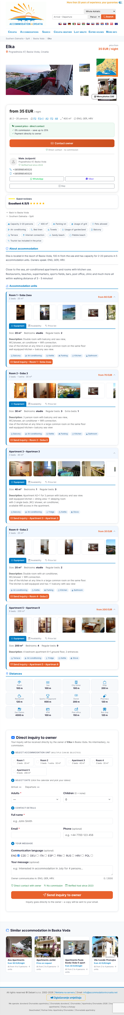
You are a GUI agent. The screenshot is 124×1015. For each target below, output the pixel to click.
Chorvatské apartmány (85, 1010)
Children (74, 793)
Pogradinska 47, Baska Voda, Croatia (29, 51)
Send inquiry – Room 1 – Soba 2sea (32, 361)
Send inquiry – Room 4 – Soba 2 (30, 596)
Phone (72, 828)
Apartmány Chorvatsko (63, 1010)
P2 (34, 118)
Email (15, 828)
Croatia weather (63, 32)
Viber (91, 179)
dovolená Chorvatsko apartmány (34, 1003)
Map (63, 186)
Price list (52, 326)
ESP (51, 855)
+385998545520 (22, 169)
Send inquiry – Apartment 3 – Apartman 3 (35, 518)
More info (111, 32)
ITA (42, 855)
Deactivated (34, 1010)
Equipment (19, 326)
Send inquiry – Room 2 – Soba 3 (30, 440)
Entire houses (96, 32)
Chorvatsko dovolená (59, 1003)
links (50, 1010)
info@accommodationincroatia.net (100, 992)
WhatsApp (38, 179)
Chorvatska (76, 1003)
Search (109, 16)
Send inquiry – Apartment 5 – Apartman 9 (35, 664)
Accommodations (29, 32)
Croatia (12, 32)
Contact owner (64, 143)
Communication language (32, 850)
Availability (36, 326)
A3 (47, 118)
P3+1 (41, 118)
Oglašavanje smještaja (67, 997)
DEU (33, 855)
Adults (16, 793)
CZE (24, 855)
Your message (25, 862)
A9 (56, 118)
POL (88, 855)
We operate (14, 1003)
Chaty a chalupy (68, 1007)
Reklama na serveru (65, 992)
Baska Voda (38, 38)
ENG (14, 855)
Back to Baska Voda (19, 212)
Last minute (80, 32)
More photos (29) (105, 96)
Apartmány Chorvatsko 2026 (94, 1003)
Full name (18, 814)
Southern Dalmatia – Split (18, 38)
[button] (62, 201)
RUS (69, 855)
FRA (60, 855)
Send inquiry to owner (64, 895)
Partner (44, 1010)
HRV (78, 855)
